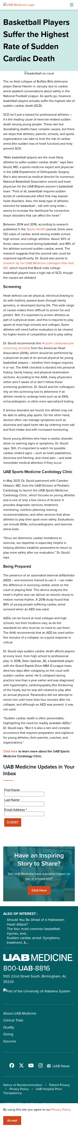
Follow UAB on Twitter (21, 1065)
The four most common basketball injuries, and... (33, 931)
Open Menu (71, 5)
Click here (10, 751)
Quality (8, 1027)
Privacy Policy (19, 1089)
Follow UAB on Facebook (12, 1065)
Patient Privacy (59, 1085)
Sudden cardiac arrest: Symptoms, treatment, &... (33, 940)
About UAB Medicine (19, 1013)
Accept (12, 1120)
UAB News (61, 1066)
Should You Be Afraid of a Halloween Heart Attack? (35, 922)
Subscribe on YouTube (31, 1065)
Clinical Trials (13, 1020)
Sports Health (36, 229)
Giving (8, 1034)
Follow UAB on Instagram (40, 1065)
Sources (9, 1041)
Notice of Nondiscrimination (22, 1085)
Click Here (39, 890)
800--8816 (26, 968)
